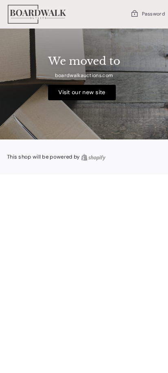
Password (153, 14)
